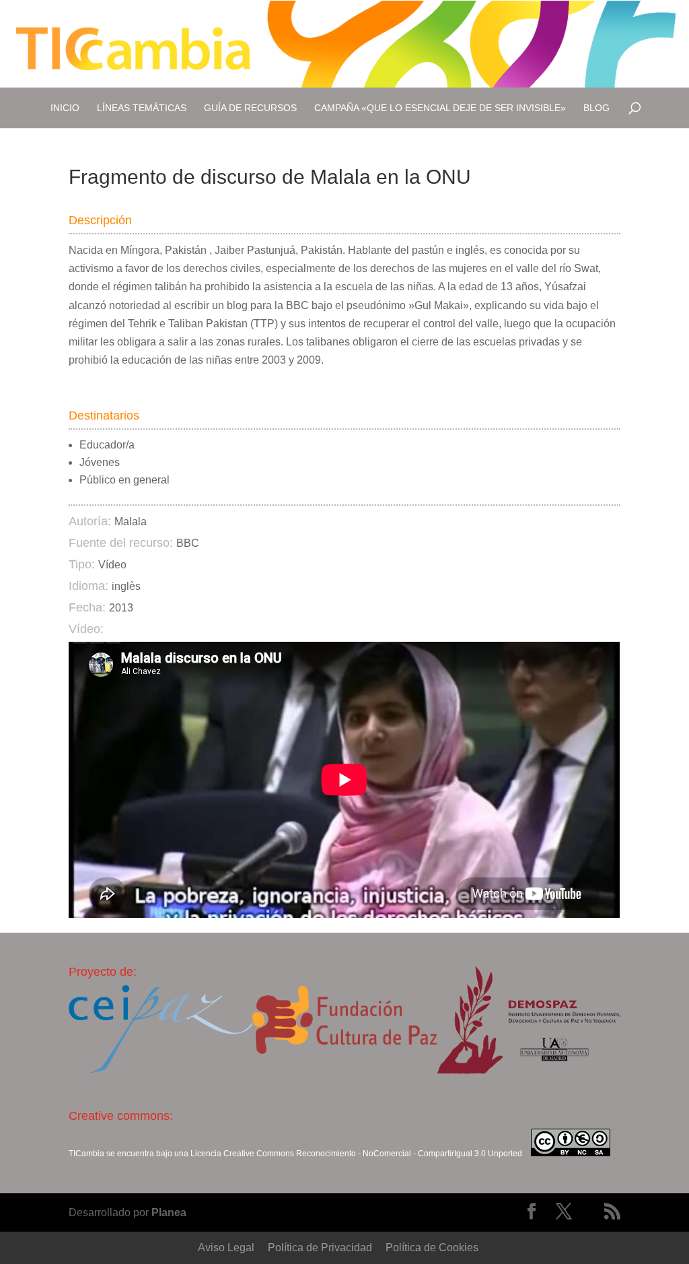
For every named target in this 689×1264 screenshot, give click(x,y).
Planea (168, 1212)
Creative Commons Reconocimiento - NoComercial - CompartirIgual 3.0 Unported (372, 1153)
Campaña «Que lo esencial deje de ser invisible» (440, 107)
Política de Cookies (432, 1247)
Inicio (64, 107)
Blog (596, 107)
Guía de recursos (250, 107)
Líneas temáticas (141, 107)
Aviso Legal (226, 1247)
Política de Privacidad (320, 1247)
